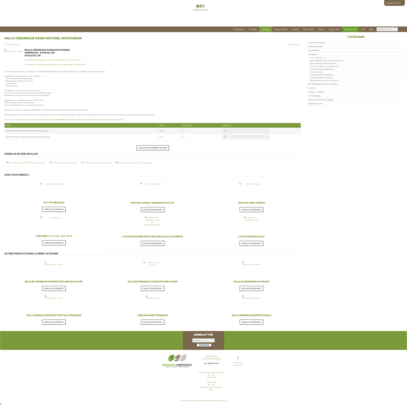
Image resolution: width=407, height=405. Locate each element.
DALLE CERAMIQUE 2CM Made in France (323, 63)
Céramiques (313, 54)
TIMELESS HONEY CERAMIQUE (152, 315)
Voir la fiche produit (54, 209)
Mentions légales (211, 400)
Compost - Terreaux (316, 92)
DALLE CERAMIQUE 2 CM (318, 57)
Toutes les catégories (317, 42)
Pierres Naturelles (316, 46)
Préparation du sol (316, 104)
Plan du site (184, 400)
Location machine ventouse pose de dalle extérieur (152, 236)
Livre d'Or (223, 400)
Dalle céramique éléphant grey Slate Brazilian (53, 315)
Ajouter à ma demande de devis (152, 148)
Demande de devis (393, 3)
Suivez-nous (238, 363)
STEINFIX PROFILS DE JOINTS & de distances (324, 80)
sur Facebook (238, 365)
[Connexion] (1, 404)
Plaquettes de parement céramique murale (324, 66)
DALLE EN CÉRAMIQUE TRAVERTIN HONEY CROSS (153, 281)
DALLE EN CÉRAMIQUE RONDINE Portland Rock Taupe (54, 281)
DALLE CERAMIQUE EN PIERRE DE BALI (322, 69)
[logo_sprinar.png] (177, 361)
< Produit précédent (12, 44)
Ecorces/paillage (315, 96)
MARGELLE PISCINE (316, 72)
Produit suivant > (294, 44)
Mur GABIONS (314, 50)
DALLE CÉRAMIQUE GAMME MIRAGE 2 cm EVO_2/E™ (326, 60)
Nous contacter (197, 400)
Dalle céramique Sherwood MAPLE (251, 315)
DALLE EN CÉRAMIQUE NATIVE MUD (251, 281)
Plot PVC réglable (53, 202)
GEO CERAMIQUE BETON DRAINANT (322, 75)
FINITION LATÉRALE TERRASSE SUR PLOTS (152, 203)
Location (312, 88)
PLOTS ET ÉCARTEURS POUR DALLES (321, 77)
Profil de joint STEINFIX (251, 203)
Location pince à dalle (251, 236)
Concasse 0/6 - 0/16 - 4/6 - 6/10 (54, 236)
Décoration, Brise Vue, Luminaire (321, 100)
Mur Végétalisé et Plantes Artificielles (323, 84)
